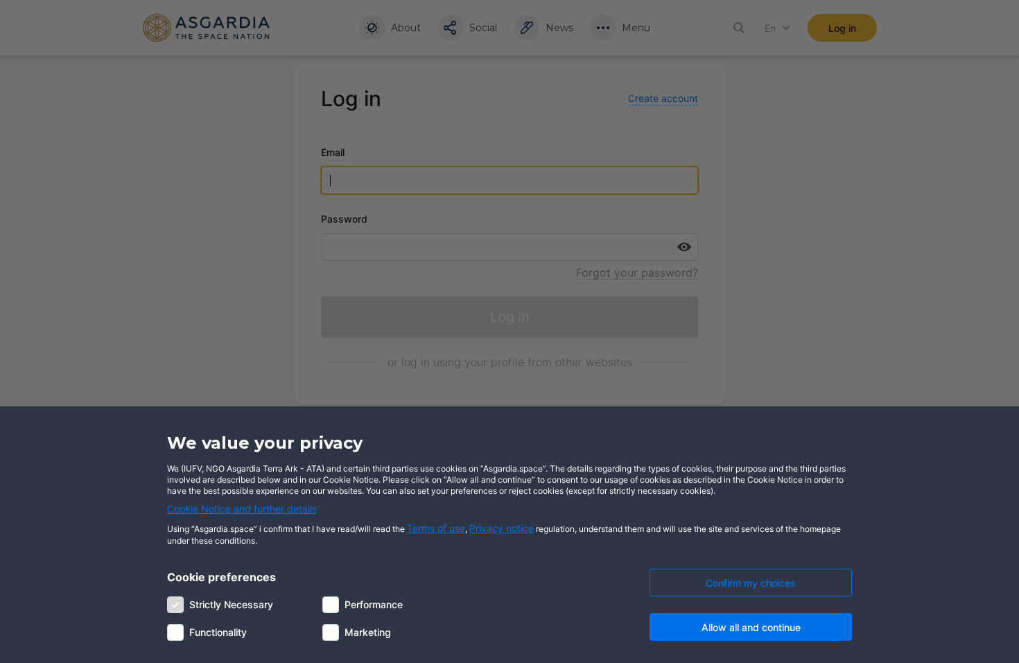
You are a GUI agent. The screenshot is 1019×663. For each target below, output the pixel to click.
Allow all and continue (751, 627)
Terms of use (436, 528)
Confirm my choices (751, 583)
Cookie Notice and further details (242, 509)
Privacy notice (501, 528)
